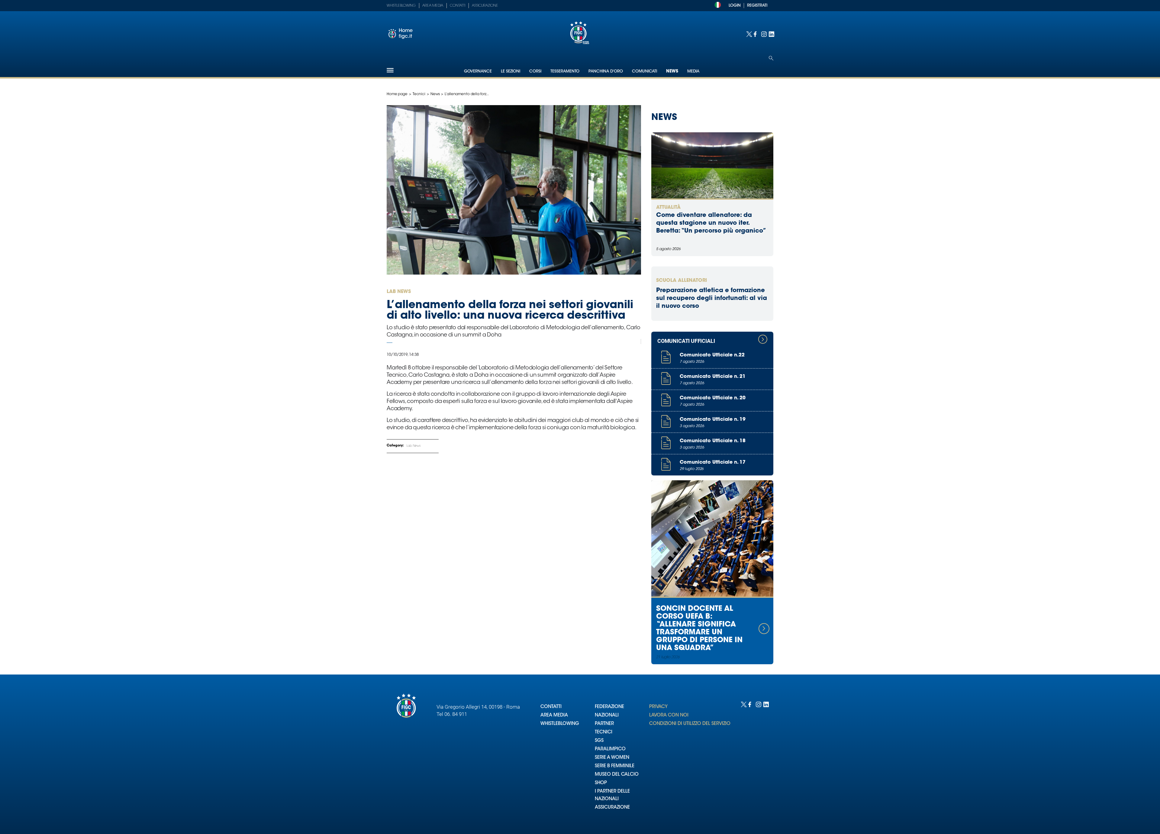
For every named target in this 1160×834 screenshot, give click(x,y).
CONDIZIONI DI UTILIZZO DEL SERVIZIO (689, 724)
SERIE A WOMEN (612, 757)
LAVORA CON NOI (668, 715)
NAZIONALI (607, 715)
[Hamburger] (390, 70)
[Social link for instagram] (763, 33)
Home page (397, 94)
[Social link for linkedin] (771, 33)
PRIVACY (658, 707)
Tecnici (419, 94)
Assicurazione (485, 6)
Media (693, 71)
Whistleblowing (401, 6)
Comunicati (644, 71)
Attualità (668, 207)
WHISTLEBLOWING (559, 724)
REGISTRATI (757, 6)
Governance (478, 71)
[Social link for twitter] (748, 33)
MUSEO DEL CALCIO (617, 774)
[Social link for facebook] (756, 33)
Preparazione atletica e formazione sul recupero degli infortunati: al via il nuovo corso (711, 298)
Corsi (535, 71)
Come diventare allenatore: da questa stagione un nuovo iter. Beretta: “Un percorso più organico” (711, 223)
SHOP (601, 783)
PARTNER (604, 724)
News (672, 71)
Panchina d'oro (605, 71)
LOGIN (735, 6)
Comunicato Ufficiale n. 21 (713, 376)
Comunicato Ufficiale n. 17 (713, 462)
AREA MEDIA (554, 715)
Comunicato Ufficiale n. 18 (713, 441)
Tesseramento (564, 71)
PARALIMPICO (610, 749)
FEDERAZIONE (609, 707)
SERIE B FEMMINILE (614, 766)
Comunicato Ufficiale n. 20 (713, 398)
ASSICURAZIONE (612, 807)
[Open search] (771, 58)
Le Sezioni (510, 71)
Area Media (432, 6)
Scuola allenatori (681, 280)
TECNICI (603, 732)
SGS (599, 741)
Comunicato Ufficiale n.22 (712, 355)
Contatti (457, 6)
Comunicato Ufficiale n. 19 (713, 419)
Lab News (413, 446)
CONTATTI (551, 707)
